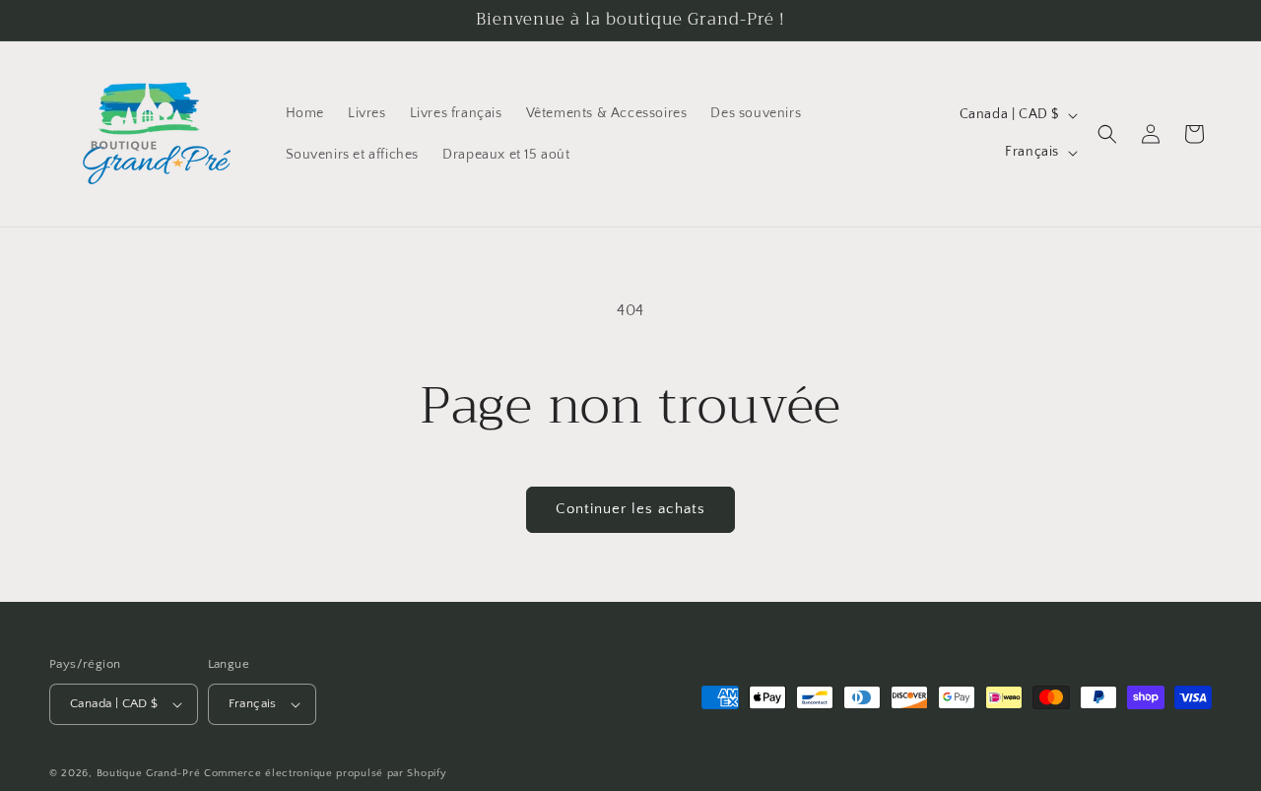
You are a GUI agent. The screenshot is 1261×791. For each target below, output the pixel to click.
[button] (1107, 134)
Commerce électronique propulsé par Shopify (325, 773)
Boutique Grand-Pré (149, 773)
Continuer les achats (630, 508)
